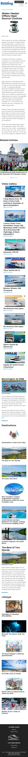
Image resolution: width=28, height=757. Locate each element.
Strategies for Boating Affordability (10, 615)
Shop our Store (14, 731)
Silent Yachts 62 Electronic (10, 346)
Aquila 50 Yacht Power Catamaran (13, 366)
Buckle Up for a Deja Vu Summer (11, 712)
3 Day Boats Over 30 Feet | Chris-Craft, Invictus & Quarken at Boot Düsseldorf (13, 202)
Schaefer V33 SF (10, 252)
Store (21, 4)
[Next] (26, 160)
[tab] (12, 177)
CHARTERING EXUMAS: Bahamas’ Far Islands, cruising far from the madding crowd (13, 521)
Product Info (4, 9)
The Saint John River (9, 479)
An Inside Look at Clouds (11, 673)
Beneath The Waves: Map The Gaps (13, 635)
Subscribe (19, 2)
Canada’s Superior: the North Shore (13, 542)
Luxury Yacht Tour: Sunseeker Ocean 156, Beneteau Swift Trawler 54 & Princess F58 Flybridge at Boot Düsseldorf (14, 228)
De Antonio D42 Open (13, 308)
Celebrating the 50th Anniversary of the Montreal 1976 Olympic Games (13, 173)
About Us (14, 729)
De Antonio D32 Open (13, 326)
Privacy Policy (14, 745)
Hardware (10, 9)
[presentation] (14, 157)
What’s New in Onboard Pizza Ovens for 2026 (13, 692)
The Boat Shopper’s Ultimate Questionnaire (13, 654)
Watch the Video (7, 207)
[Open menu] (26, 3)
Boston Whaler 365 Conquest (12, 289)
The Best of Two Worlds (11, 460)
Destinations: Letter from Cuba (13, 442)
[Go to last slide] (2, 160)
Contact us (14, 747)
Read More (5, 420)
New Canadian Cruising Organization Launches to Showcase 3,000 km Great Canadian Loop (13, 499)
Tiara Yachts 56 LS (11, 270)
